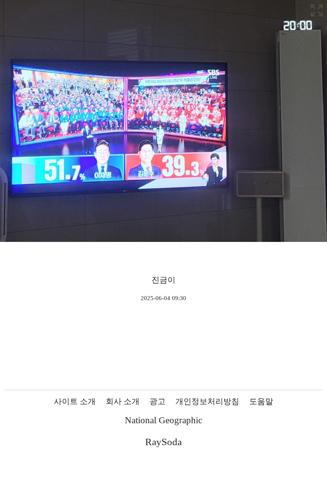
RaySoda (163, 441)
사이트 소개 (75, 401)
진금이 (163, 279)
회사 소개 (123, 401)
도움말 (261, 401)
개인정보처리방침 (207, 401)
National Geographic (163, 420)
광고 (157, 401)
